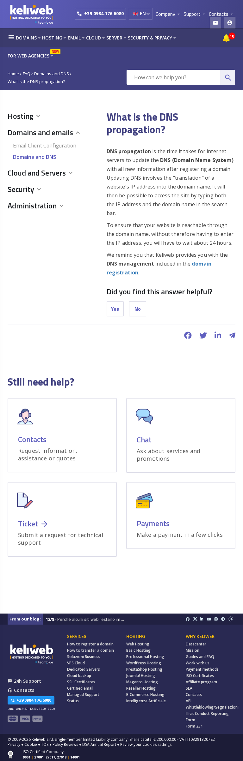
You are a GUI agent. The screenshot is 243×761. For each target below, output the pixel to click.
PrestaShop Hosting (144, 669)
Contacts (194, 694)
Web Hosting (137, 644)
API (188, 701)
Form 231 (194, 726)
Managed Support (83, 694)
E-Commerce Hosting (145, 694)
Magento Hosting (142, 682)
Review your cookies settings (145, 744)
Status (73, 701)
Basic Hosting (138, 650)
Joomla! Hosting (140, 675)
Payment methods (202, 669)
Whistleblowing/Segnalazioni (212, 707)
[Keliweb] (31, 654)
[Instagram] (217, 619)
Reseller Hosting (141, 688)
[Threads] (232, 619)
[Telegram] (224, 619)
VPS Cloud (76, 663)
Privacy (14, 744)
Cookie (30, 744)
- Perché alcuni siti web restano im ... (85, 619)
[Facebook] (189, 619)
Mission (192, 650)
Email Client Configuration (44, 145)
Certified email (80, 688)
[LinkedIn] (203, 619)
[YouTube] (210, 619)
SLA (189, 688)
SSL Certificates (81, 682)
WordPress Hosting (143, 663)
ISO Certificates (200, 675)
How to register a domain (90, 644)
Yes (115, 309)
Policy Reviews (65, 744)
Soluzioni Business (83, 656)
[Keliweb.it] (31, 14)
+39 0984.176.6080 (104, 13)
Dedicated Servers (83, 669)
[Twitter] (196, 619)
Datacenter (196, 644)
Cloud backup (79, 675)
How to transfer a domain (90, 650)
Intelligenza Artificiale (146, 701)
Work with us (197, 663)
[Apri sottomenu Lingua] (148, 13)
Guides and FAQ (200, 656)
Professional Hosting (145, 656)
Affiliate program (201, 682)
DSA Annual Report (99, 744)
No (137, 309)
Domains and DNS (34, 157)
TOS (44, 744)
